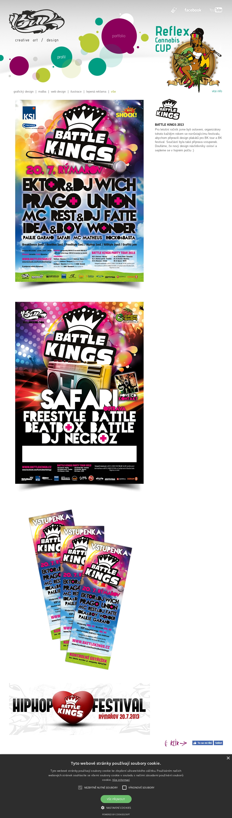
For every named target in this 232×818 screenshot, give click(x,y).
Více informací (121, 779)
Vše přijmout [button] (116, 799)
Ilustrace (76, 91)
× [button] (228, 758)
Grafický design (24, 91)
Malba (42, 91)
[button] (116, 807)
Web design (58, 91)
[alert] (116, 786)
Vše (113, 91)
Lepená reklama (96, 91)
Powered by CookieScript (116, 814)
